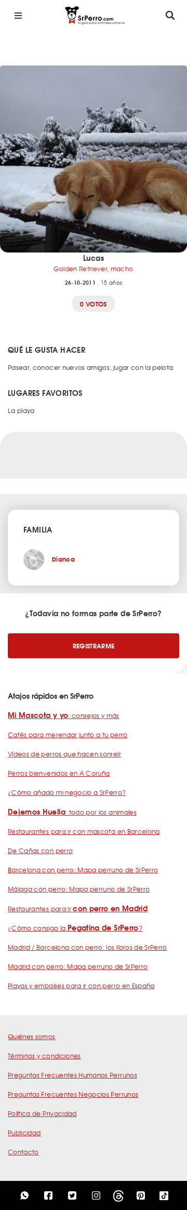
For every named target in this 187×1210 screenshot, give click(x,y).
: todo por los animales (72, 812)
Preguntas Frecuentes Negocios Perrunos (73, 1094)
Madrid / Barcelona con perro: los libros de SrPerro (87, 947)
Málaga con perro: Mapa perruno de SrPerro (79, 889)
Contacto (23, 1151)
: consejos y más (63, 715)
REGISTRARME (94, 645)
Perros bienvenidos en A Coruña (59, 773)
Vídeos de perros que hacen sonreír (64, 754)
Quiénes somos (32, 1036)
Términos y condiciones (44, 1055)
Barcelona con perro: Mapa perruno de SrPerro (83, 869)
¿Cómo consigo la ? (75, 928)
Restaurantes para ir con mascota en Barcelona (84, 831)
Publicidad (24, 1132)
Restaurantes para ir (78, 908)
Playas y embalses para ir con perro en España (81, 985)
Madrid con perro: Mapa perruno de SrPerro (78, 966)
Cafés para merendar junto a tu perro (68, 734)
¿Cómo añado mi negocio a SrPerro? (67, 792)
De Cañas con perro (40, 850)
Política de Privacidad (42, 1113)
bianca (63, 559)
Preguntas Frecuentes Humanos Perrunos (72, 1075)
